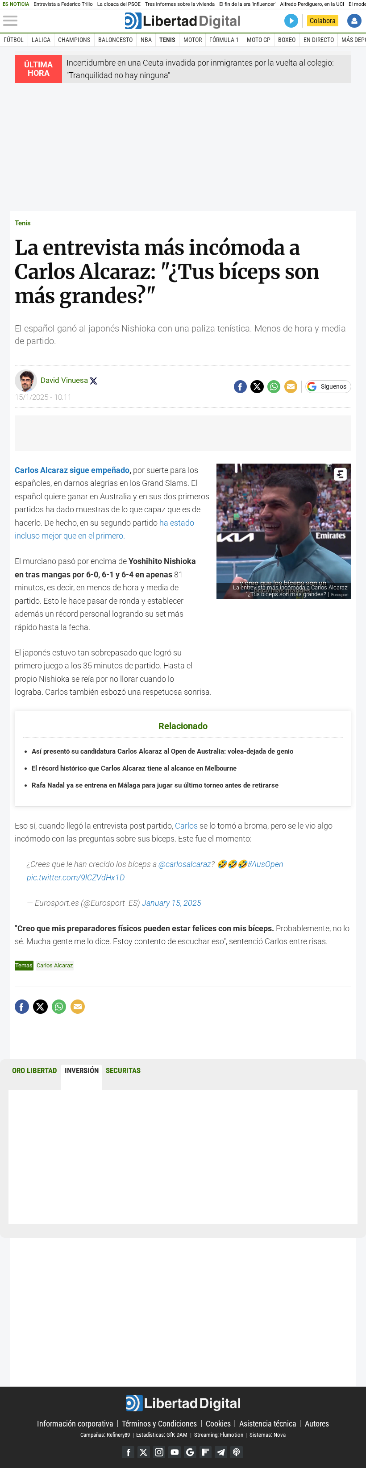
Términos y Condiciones (159, 1423)
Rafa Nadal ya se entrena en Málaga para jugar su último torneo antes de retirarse (155, 785)
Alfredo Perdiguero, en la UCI (312, 4)
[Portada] (182, 20)
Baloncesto (115, 39)
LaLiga (41, 39)
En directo (319, 39)
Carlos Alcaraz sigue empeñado (72, 470)
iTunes (236, 1452)
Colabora (323, 21)
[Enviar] (273, 386)
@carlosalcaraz (184, 864)
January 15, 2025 (171, 903)
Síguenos (333, 387)
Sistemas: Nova (268, 1434)
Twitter (143, 1452)
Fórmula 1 (224, 39)
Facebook (128, 1452)
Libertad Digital (183, 1403)
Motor (192, 39)
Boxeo (286, 39)
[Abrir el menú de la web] (63, 21)
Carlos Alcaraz (55, 965)
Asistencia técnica (267, 1423)
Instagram (159, 1452)
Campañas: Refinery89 (105, 1434)
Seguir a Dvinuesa (93, 381)
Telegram (221, 1452)
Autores (317, 1423)
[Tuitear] (256, 386)
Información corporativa (75, 1423)
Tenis (167, 39)
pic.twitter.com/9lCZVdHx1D (76, 877)
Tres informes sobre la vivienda (180, 4)
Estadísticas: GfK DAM (161, 1434)
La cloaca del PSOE (119, 4)
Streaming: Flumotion (218, 1434)
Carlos (187, 825)
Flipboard (206, 1452)
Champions (74, 39)
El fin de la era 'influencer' (247, 4)
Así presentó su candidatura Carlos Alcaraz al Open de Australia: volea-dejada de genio (162, 751)
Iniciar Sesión (354, 21)
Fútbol (14, 39)
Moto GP (258, 39)
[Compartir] (240, 386)
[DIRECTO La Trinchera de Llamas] (291, 21)
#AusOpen (265, 864)
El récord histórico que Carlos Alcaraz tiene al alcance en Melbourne (134, 768)
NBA (146, 39)
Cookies (218, 1423)
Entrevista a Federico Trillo (62, 4)
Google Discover (190, 1452)
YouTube (174, 1452)
